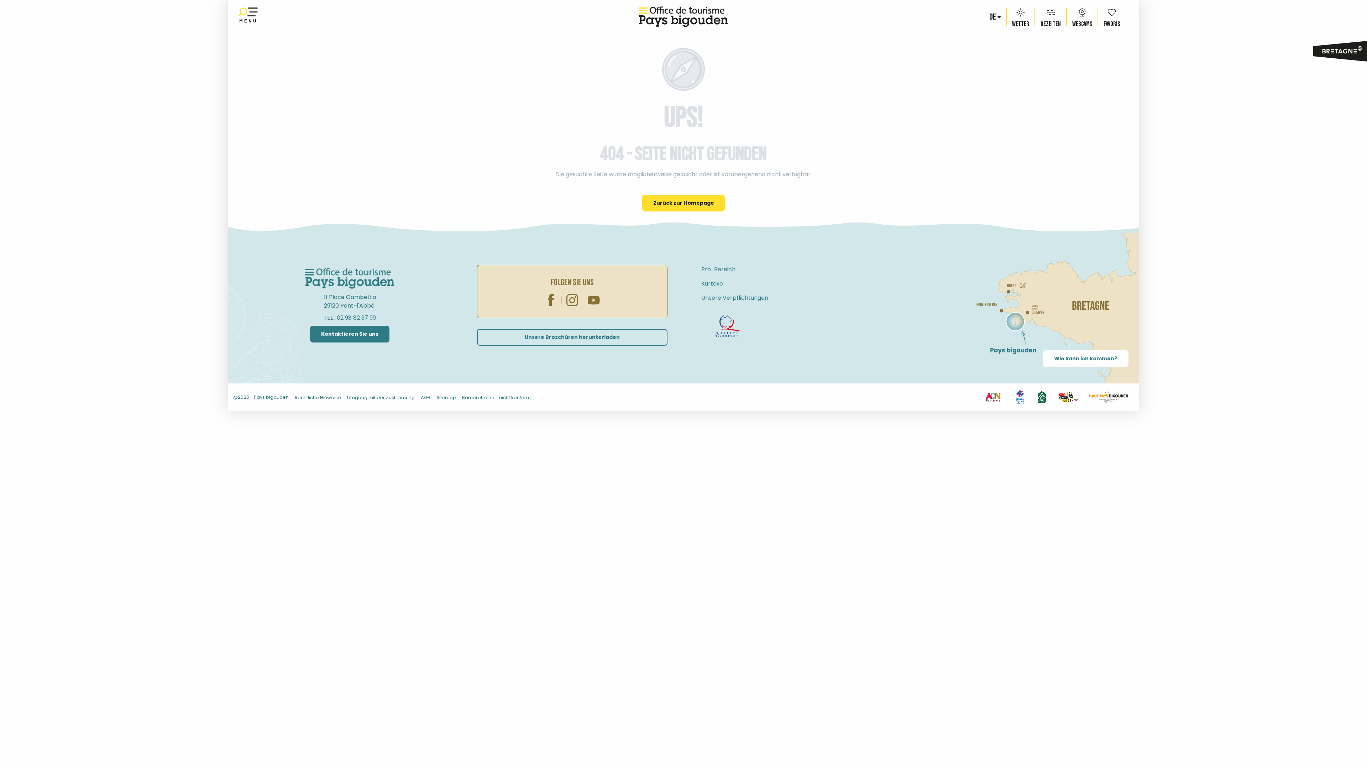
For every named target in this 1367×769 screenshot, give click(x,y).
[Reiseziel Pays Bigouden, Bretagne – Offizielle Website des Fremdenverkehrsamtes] (683, 17)
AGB (425, 397)
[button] (993, 17)
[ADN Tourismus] (992, 397)
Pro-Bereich (718, 269)
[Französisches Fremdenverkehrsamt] (1020, 397)
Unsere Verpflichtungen (734, 298)
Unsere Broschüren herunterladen (572, 337)
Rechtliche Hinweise (318, 397)
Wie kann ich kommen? (1085, 358)
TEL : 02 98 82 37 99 (350, 318)
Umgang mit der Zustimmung (381, 397)
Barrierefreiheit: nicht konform (496, 397)
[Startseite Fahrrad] (728, 326)
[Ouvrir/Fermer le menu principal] (248, 16)
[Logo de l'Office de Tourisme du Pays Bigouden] (350, 278)
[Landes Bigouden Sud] (1068, 397)
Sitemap (446, 397)
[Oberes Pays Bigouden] (1109, 397)
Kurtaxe (712, 283)
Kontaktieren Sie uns (349, 334)
